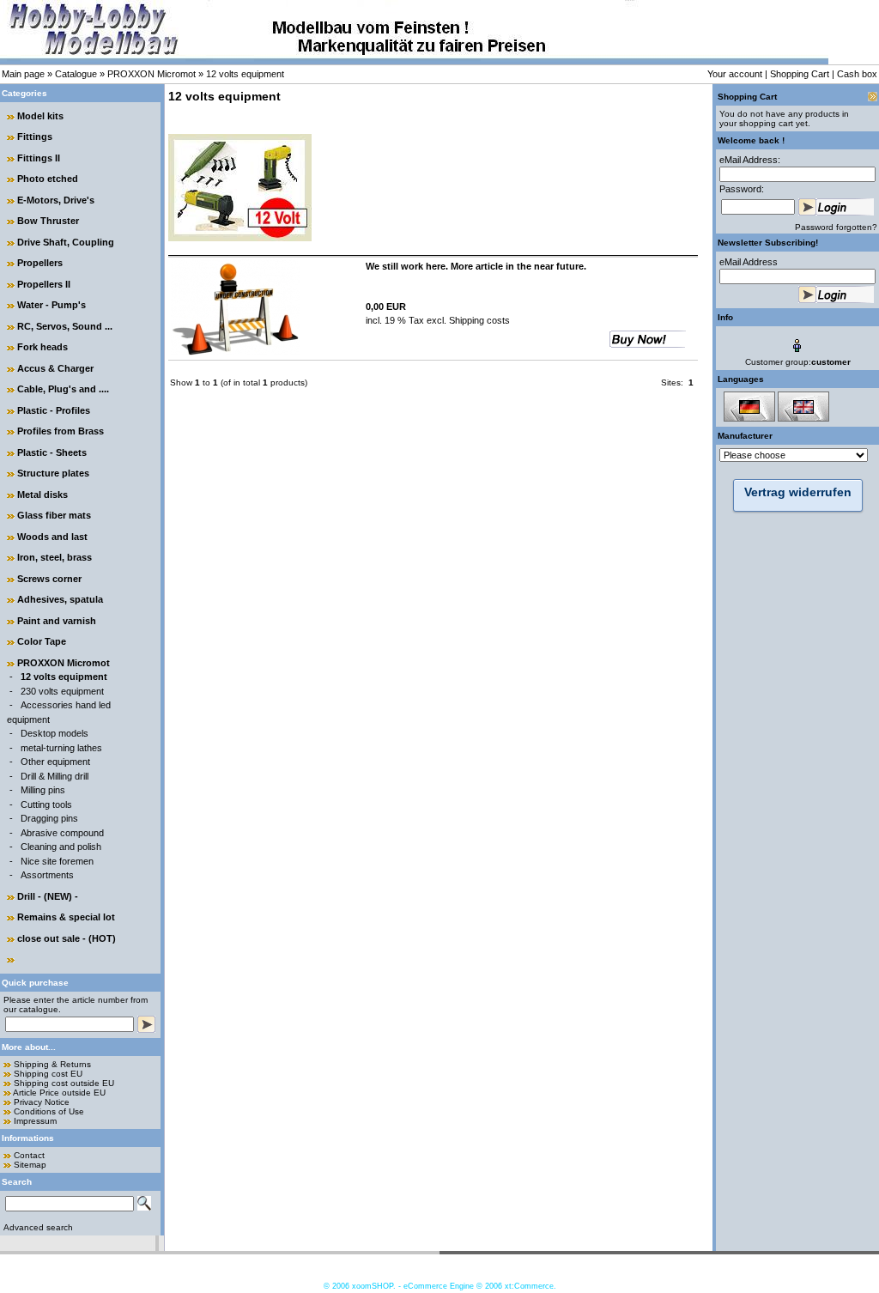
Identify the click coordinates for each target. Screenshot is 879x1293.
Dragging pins (49, 818)
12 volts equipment (245, 74)
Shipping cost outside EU (64, 1083)
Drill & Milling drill (54, 776)
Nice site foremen (57, 861)
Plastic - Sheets (52, 452)
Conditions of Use (49, 1111)
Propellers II (43, 284)
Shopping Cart (799, 74)
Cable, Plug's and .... (63, 389)
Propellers (40, 263)
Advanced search (38, 1227)
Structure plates (53, 473)
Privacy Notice (42, 1102)
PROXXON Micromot (151, 74)
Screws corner (49, 579)
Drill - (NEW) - (47, 896)
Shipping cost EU (48, 1073)
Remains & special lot (66, 917)
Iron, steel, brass (54, 557)
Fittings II (38, 158)
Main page (23, 74)
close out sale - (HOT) (66, 938)
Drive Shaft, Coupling (65, 242)
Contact (29, 1155)
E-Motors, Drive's (55, 200)
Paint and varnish (56, 621)
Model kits (40, 116)
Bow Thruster (48, 221)
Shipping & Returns (52, 1064)
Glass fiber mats (54, 515)
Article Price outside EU (59, 1092)
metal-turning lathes (61, 748)
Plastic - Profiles (53, 410)
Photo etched (47, 178)
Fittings (34, 136)
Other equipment (55, 761)
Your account (734, 74)
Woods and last (52, 536)
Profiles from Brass (60, 431)
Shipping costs (478, 320)
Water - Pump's (51, 305)
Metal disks (42, 494)
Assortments (47, 875)
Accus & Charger (55, 368)
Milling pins (43, 790)
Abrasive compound (62, 833)
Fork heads (42, 347)
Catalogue (76, 74)
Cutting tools (46, 804)
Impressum (35, 1121)
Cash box (857, 74)
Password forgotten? (836, 227)
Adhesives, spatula (60, 599)
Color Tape (41, 641)
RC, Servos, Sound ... (64, 326)
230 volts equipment (62, 691)
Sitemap (30, 1164)
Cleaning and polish (61, 846)
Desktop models (54, 733)
